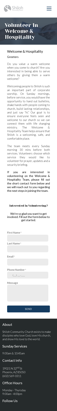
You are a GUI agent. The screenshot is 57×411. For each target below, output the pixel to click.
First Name (13, 232)
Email (10, 256)
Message (12, 282)
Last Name (13, 243)
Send (28, 308)
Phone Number (16, 269)
